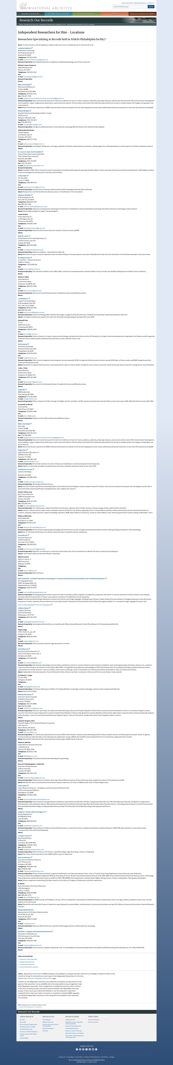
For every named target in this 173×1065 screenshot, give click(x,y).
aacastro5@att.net (30, 571)
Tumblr (86, 1049)
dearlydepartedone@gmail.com (34, 228)
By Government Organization (28, 1024)
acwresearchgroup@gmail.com (34, 778)
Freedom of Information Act (92, 1057)
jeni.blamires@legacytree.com (33, 312)
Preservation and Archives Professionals (50, 1025)
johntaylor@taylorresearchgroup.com (36, 799)
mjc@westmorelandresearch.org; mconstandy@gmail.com (43, 98)
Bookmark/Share (140, 3)
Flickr (96, 1049)
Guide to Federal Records (73, 1026)
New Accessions (93, 1022)
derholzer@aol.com (30, 732)
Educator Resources (86, 14)
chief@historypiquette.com (32, 826)
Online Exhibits (24, 1038)
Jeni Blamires (23, 299)
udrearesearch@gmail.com (32, 291)
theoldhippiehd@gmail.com (33, 77)
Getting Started (70, 1020)
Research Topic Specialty (28, 959)
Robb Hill (21, 390)
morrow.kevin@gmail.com (32, 663)
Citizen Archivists (127, 3)
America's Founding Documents (142, 14)
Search (151, 7)
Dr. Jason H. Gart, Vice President (30, 152)
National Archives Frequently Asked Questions (74, 1023)
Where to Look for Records (73, 1031)
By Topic (22, 1020)
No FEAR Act (105, 1057)
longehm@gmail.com (30, 641)
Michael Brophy (23, 111)
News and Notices (93, 1020)
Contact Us (150, 3)
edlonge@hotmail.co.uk (31, 687)
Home (21, 24)
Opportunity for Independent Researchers (37, 978)
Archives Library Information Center (28, 1035)
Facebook (77, 1049)
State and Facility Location (29, 967)
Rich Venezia (22, 344)
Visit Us (114, 14)
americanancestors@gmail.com (34, 549)
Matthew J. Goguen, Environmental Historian (34, 931)
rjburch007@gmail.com (31, 897)
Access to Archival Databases (29, 1031)
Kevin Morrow (23, 649)
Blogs (93, 1049)
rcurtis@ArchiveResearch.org (33, 250)
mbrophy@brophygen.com (32, 125)
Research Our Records (30, 14)
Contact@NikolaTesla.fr (31, 269)
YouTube (90, 1049)
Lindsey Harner (23, 608)
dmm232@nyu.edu (29, 416)
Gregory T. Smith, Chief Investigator (31, 812)
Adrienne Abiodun (24, 195)
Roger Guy (22, 450)
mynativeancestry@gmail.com (33, 187)
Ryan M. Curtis (23, 236)
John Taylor (22, 786)
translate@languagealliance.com (34, 592)
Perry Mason (22, 535)
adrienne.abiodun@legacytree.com (35, 206)
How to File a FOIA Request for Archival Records (74, 1036)
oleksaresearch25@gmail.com (33, 144)
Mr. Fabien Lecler (24, 258)
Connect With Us (86, 1046)
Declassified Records (71, 1028)
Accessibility (70, 1057)
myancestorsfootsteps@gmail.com (35, 60)
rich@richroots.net (30, 358)
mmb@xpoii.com (29, 924)
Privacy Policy (79, 1057)
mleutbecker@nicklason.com (33, 871)
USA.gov (111, 1057)
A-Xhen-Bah (22, 176)
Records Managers (48, 1028)
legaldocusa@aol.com (31, 461)
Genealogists (47, 1020)
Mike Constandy (24, 85)
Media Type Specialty (27, 962)
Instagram (83, 1049)
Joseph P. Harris (24, 836)
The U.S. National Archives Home (46, 6)
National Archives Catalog (27, 1027)
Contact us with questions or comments (30, 1007)
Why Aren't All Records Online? (74, 1033)
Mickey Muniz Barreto (26, 910)
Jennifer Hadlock (24, 48)
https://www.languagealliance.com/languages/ (34, 605)
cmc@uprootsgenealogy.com (33, 482)
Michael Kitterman (25, 694)
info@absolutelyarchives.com (33, 849)
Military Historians (48, 1022)
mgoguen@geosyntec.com (32, 945)
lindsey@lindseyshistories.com (34, 622)
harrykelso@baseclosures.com (33, 506)
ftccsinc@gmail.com (30, 334)
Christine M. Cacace (25, 469)
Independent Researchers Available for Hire (52, 24)
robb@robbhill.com (30, 399)
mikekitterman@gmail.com (33, 708)
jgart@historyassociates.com (33, 166)
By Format (23, 1022)
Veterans (45, 1031)
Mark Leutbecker (24, 857)
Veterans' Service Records (58, 14)
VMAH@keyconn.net (30, 756)
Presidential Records (27, 964)
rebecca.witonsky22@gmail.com (34, 527)
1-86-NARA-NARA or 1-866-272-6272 (86, 1062)
